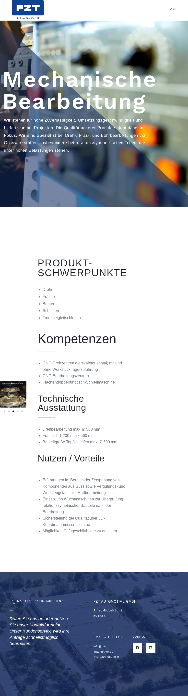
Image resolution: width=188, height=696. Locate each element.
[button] (4, 411)
